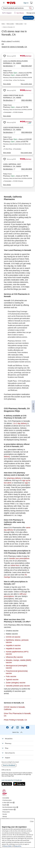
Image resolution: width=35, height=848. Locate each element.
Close (32, 821)
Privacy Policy (8, 846)
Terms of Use (17, 846)
